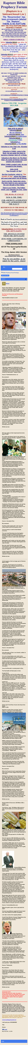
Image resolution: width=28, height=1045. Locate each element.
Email (5, 1029)
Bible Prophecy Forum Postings (11, 272)
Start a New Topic (5, 275)
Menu (4, 267)
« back (2, 1041)
